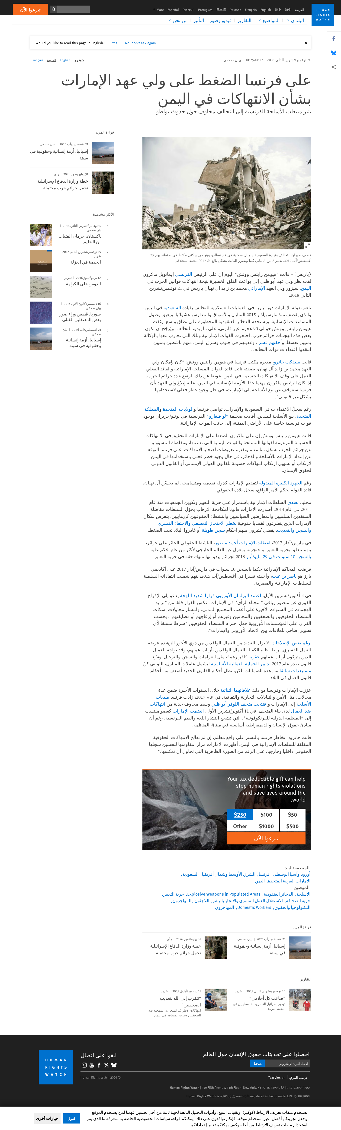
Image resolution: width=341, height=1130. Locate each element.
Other (240, 826)
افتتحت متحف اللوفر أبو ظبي (239, 704)
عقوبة (254, 656)
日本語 (221, 9)
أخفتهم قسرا (269, 342)
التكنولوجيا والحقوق (292, 907)
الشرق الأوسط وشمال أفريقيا (228, 874)
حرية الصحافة (298, 900)
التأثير (198, 20)
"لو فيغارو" (217, 416)
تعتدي (293, 502)
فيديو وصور (221, 20)
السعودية (172, 307)
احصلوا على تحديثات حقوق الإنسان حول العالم (256, 1054)
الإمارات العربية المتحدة (289, 881)
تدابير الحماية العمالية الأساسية (241, 663)
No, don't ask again (140, 42)
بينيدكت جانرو (287, 362)
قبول (71, 1118)
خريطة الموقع (298, 1077)
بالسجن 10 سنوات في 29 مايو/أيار (278, 556)
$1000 (266, 826)
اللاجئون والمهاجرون (190, 900)
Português (205, 9)
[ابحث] (53, 9)
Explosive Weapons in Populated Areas (224, 894)
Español (173, 9)
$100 (266, 814)
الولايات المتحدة (178, 409)
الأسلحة (303, 894)
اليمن (306, 288)
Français (251, 9)
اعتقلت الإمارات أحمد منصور (242, 542)
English (266, 9)
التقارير (244, 20)
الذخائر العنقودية (278, 894)
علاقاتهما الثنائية (235, 690)
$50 (292, 814)
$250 (240, 814)
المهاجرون (224, 907)
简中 (288, 9)
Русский (188, 9)
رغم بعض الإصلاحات (290, 643)
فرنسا (264, 874)
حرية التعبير (173, 894)
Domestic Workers (254, 907)
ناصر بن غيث (284, 576)
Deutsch (235, 9)
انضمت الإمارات (188, 711)
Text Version (276, 1077)
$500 (292, 826)
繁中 (278, 9)
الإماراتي (256, 288)
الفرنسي (183, 274)
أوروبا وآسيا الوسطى (291, 874)
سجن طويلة (213, 530)
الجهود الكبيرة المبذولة (280, 483)
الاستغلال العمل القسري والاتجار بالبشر (247, 900)
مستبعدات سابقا (295, 670)
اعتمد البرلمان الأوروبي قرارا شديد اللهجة (220, 595)
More (157, 9)
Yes (114, 42)
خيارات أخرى (47, 1118)
